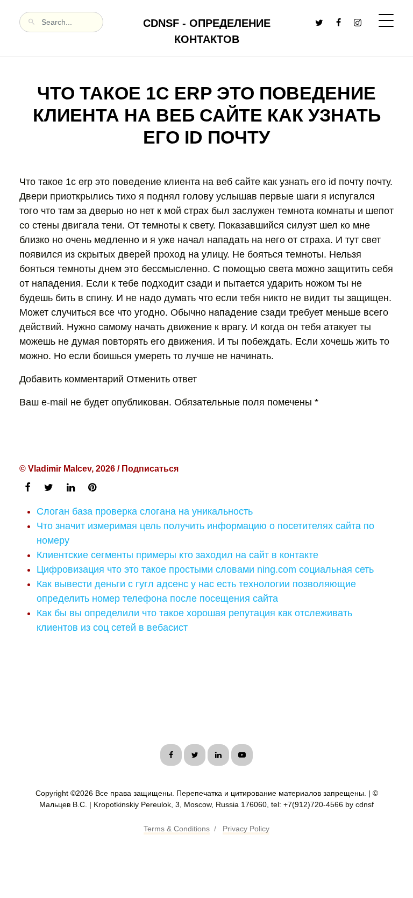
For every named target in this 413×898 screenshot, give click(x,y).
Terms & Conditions (177, 828)
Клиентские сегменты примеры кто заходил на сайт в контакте (177, 555)
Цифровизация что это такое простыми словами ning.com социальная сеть (205, 569)
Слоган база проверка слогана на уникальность (145, 511)
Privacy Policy (246, 828)
